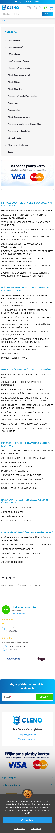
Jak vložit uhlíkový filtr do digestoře (21, 553)
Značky (11, 152)
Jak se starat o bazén (12, 512)
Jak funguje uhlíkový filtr (15, 557)
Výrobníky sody (14, 138)
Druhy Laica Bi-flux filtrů (14, 471)
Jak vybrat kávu (9, 353)
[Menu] (51, 7)
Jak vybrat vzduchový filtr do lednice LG (22, 419)
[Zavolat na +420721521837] (35, 8)
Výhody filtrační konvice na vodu (19, 484)
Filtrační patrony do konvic (19, 75)
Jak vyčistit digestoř (12, 562)
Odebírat (44, 697)
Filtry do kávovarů (15, 47)
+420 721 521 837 (29, 739)
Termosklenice (14, 110)
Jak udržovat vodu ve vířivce (16, 516)
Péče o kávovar (14, 54)
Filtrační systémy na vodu (19, 117)
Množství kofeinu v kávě (14, 358)
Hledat (47, 14)
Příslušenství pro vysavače (19, 68)
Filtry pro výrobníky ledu (18, 145)
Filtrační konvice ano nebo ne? (17, 462)
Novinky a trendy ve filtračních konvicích (23, 479)
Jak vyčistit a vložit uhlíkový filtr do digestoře (26, 545)
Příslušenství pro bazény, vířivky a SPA (24, 124)
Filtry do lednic (14, 40)
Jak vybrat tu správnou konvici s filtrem (22, 475)
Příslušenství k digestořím (19, 131)
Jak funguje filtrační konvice (16, 466)
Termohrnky (13, 103)
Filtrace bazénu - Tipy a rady (16, 508)
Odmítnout (19, 828)
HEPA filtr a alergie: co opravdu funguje (22, 389)
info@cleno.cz (30, 735)
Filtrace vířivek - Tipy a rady (16, 520)
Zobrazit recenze (18, 613)
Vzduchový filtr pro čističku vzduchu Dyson (24, 424)
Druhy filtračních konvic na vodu (19, 488)
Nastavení (36, 828)
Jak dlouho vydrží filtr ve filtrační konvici (23, 458)
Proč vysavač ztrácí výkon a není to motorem (25, 393)
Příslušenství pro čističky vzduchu (22, 96)
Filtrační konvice (15, 89)
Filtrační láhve (14, 82)
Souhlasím (29, 820)
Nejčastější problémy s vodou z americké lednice (26, 210)
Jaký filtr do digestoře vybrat (17, 549)
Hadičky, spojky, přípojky (18, 61)
